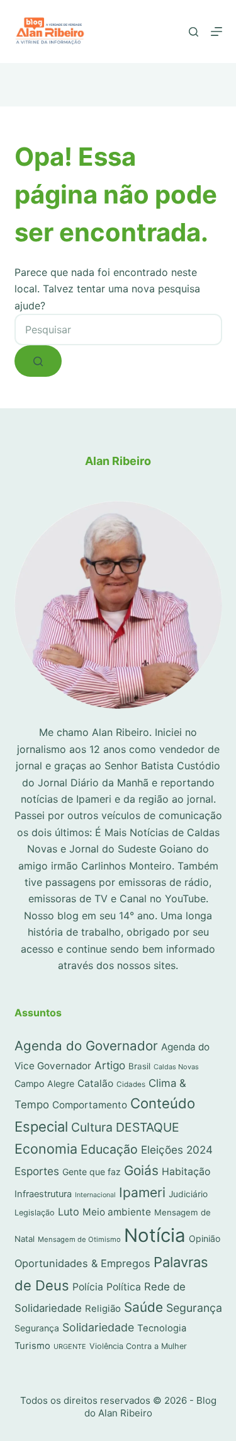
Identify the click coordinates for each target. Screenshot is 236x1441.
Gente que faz (91, 1171)
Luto (68, 1211)
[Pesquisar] (193, 32)
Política (123, 1287)
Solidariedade (98, 1327)
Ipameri (142, 1192)
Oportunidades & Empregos (82, 1263)
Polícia (87, 1287)
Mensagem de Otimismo (79, 1239)
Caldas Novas (176, 1066)
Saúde (143, 1307)
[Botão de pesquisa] (38, 361)
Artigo (109, 1065)
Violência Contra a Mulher (138, 1346)
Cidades (130, 1084)
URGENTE (69, 1346)
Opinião (204, 1238)
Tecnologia (161, 1328)
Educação (109, 1149)
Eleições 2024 (177, 1149)
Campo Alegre (44, 1083)
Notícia (155, 1235)
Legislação (34, 1212)
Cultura (92, 1127)
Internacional (95, 1195)
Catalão (95, 1083)
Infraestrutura (43, 1194)
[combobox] (118, 329)
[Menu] (216, 31)
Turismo (32, 1346)
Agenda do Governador (86, 1045)
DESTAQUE (147, 1127)
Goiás (141, 1170)
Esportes (36, 1171)
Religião (103, 1308)
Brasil (139, 1066)
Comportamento (89, 1105)
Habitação (186, 1172)
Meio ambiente (116, 1212)
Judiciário (188, 1194)
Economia (45, 1148)
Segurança (194, 1307)
